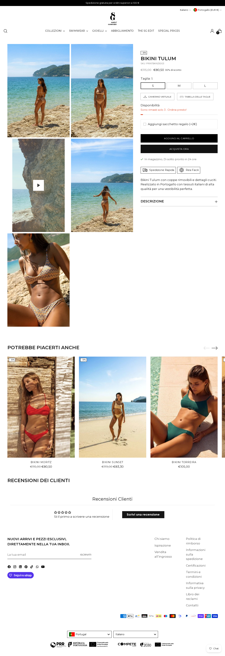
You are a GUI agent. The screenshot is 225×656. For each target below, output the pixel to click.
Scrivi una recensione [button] (143, 514)
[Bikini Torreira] (184, 407)
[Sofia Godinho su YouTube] (43, 567)
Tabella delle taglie (197, 96)
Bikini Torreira (184, 462)
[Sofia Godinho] (112, 18)
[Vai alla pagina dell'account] (212, 30)
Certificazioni (195, 565)
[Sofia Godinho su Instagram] (15, 567)
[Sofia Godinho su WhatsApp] (38, 567)
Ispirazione (163, 545)
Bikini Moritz (41, 462)
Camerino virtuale (159, 96)
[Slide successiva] (215, 348)
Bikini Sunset (112, 462)
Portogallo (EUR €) (208, 9)
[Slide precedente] (207, 348)
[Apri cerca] (5, 30)
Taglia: (147, 78)
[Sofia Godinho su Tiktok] (32, 567)
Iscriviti (86, 554)
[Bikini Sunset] (112, 407)
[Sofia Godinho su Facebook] (9, 567)
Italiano (184, 9)
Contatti (192, 605)
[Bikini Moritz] (41, 407)
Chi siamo (162, 539)
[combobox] (89, 634)
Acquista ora (179, 148)
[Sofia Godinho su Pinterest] (26, 567)
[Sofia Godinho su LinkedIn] (21, 567)
